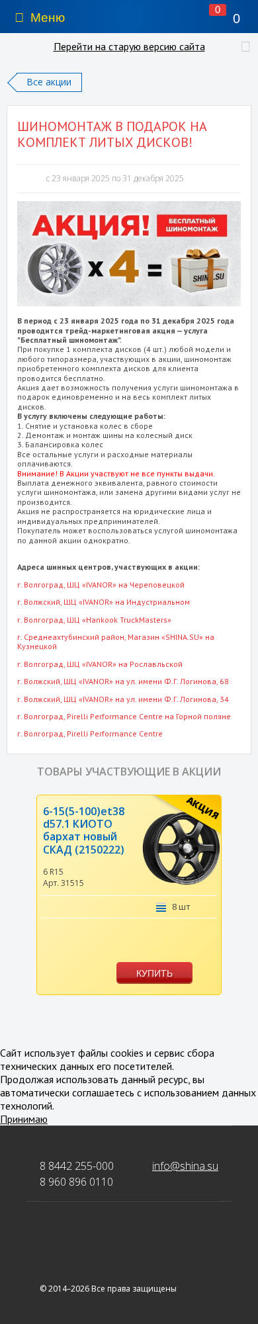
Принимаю (24, 1118)
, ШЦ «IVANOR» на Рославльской (100, 664)
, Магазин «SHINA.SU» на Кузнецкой (115, 641)
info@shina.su (185, 1166)
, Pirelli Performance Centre (90, 733)
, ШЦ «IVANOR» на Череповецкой (101, 585)
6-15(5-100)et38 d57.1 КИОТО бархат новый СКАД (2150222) (83, 830)
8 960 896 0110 (76, 1181)
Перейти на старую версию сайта (129, 46)
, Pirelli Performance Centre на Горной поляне (124, 716)
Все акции (48, 81)
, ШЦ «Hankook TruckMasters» (94, 620)
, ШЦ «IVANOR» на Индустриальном (103, 602)
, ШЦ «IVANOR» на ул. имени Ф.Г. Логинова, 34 (123, 699)
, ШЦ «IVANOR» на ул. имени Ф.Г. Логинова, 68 (123, 681)
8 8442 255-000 (77, 1166)
